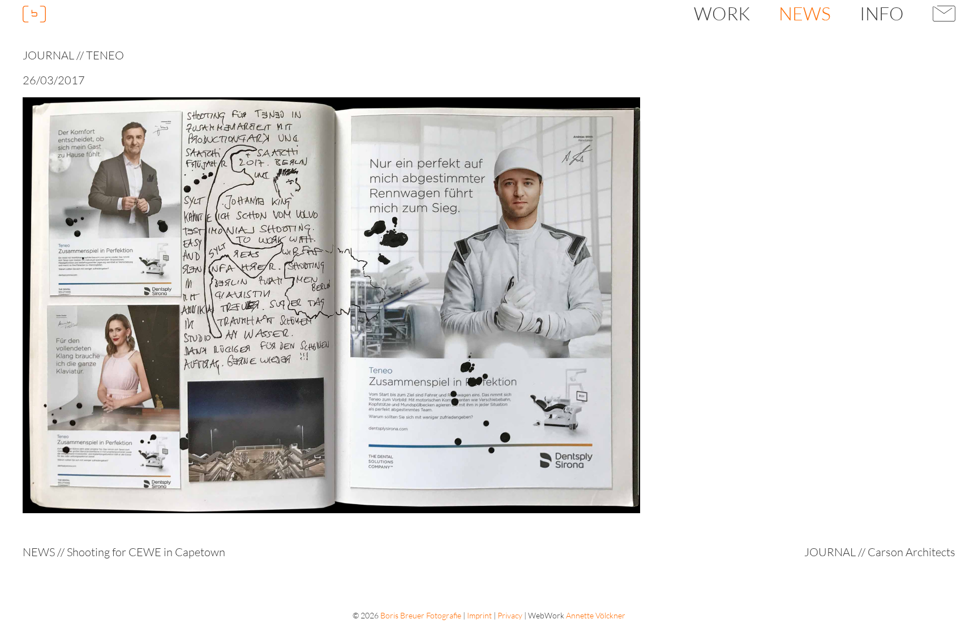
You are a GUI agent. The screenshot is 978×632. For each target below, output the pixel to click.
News (805, 13)
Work (722, 13)
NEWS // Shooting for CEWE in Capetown (124, 552)
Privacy (509, 615)
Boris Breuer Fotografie (420, 615)
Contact (944, 13)
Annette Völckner (595, 615)
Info (882, 13)
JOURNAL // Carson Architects (879, 552)
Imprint (479, 615)
